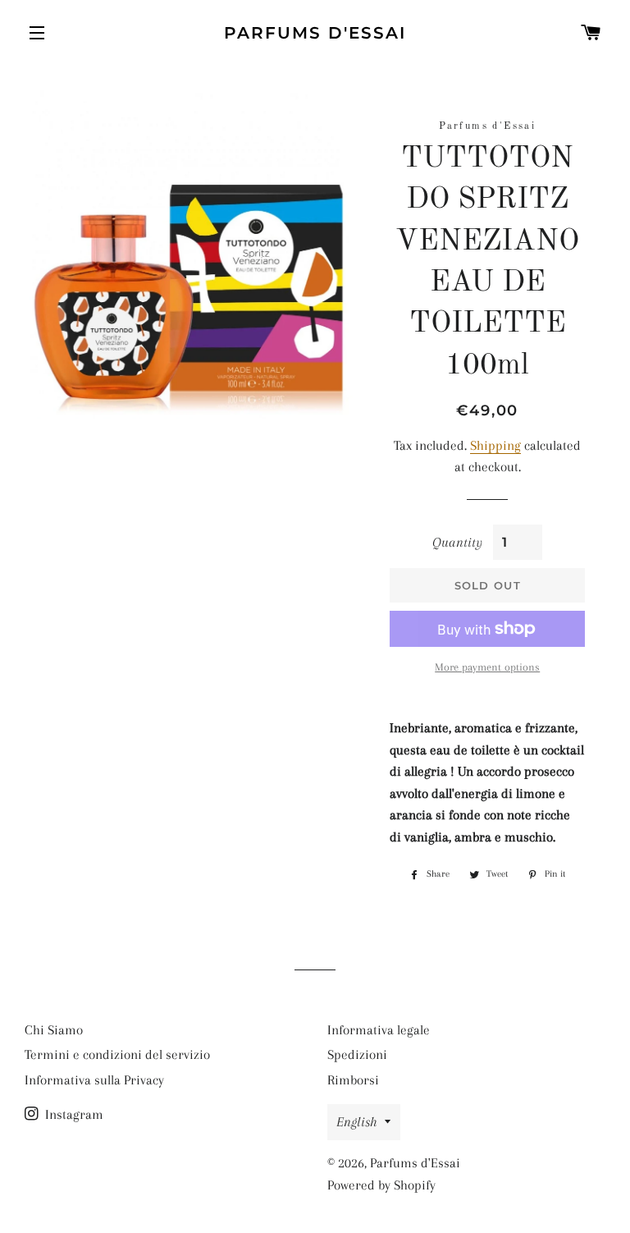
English (356, 1122)
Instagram (72, 1114)
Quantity (457, 542)
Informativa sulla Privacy (94, 1080)
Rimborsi (353, 1080)
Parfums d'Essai (315, 33)
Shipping (495, 445)
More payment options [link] (487, 667)
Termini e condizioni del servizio (117, 1054)
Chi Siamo (54, 1030)
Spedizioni (357, 1054)
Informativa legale (378, 1030)
